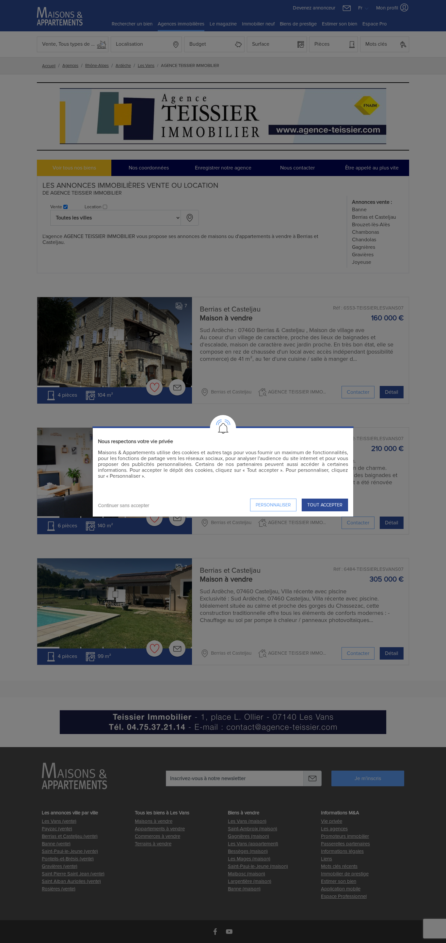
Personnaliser (273, 505)
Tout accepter (324, 505)
